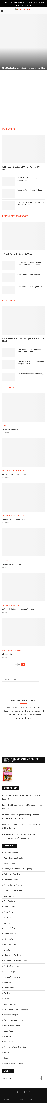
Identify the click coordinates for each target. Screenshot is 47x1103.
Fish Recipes (9, 901)
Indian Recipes (10, 933)
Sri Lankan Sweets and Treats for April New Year (22, 168)
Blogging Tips (8, 2)
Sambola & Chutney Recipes (16, 1009)
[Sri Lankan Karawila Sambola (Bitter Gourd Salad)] (8, 352)
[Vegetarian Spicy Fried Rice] (23, 542)
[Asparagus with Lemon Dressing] (8, 377)
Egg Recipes (9, 896)
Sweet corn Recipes (10, 429)
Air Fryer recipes (11, 852)
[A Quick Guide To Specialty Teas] (23, 236)
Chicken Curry (8, 654)
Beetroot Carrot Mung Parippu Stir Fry (29, 191)
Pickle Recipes (10, 971)
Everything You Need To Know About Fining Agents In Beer (29, 263)
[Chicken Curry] (23, 632)
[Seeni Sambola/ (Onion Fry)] (23, 497)
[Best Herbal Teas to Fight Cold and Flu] (8, 290)
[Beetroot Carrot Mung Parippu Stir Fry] (8, 193)
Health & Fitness (31, 2)
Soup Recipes (9, 1031)
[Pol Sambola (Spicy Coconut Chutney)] (23, 587)
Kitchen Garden (10, 944)
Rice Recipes (6, 560)
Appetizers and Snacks (13, 858)
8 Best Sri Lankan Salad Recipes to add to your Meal (23, 68)
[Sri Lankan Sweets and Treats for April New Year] (23, 149)
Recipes (7, 982)
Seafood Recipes (11, 1014)
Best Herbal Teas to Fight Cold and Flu (29, 288)
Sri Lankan (8, 129)
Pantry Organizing (11, 966)
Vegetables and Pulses (17, 470)
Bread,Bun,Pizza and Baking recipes (19, 869)
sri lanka (7, 1036)
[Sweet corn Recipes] (23, 407)
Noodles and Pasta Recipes (15, 960)
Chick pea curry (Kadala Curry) (15, 474)
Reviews (41, 2)
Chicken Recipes (7, 650)
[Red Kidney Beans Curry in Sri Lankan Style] (8, 181)
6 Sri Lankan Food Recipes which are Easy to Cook (30, 203)
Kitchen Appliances (12, 939)
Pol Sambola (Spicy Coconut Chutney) (18, 609)
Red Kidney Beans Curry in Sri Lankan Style (29, 179)
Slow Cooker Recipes (13, 1025)
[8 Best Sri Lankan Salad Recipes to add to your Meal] (23, 320)
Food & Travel (19, 2)
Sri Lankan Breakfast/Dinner (16, 1047)
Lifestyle (4, 425)
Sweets (7, 1052)
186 (15, 664)
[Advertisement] (23, 97)
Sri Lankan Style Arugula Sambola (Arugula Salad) (30, 362)
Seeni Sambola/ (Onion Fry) (13, 519)
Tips (6, 1058)
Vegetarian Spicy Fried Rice (14, 564)
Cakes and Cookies (12, 874)
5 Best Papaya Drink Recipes (28, 274)
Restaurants (9, 987)
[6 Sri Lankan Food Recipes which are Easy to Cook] (8, 205)
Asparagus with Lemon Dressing (30, 374)
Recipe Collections (12, 977)
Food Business (10, 912)
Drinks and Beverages (15, 216)
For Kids (7, 917)
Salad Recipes (10, 300)
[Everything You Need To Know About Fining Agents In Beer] (8, 265)
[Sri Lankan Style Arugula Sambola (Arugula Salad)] (8, 364)
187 (19, 664)
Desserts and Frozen (13, 885)
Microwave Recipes (12, 955)
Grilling (7, 923)
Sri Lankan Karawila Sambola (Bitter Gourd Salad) (29, 350)
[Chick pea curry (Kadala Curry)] (23, 452)
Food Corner (16, 1100)
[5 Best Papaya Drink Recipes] (8, 277)
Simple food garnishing (13, 1020)
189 (27, 664)
